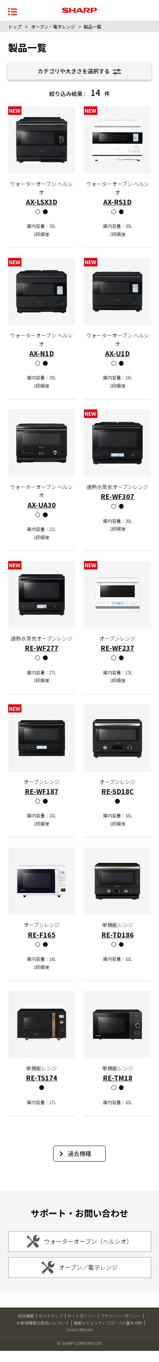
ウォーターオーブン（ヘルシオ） (88, 1241)
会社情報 (26, 1316)
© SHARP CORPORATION (79, 1343)
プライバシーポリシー (120, 1316)
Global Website (79, 1329)
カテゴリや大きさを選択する (74, 71)
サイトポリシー (81, 1316)
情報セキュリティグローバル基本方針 (108, 1323)
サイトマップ (50, 1316)
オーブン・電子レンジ (53, 26)
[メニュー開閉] (12, 11)
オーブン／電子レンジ (88, 1267)
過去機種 (79, 1153)
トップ (14, 26)
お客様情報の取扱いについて (42, 1323)
